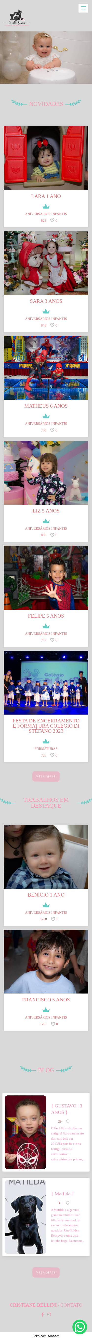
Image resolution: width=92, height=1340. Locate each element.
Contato (71, 1305)
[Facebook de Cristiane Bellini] (42, 1314)
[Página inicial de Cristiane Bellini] (17, 18)
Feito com (46, 1336)
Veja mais (46, 776)
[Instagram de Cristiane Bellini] (49, 1314)
